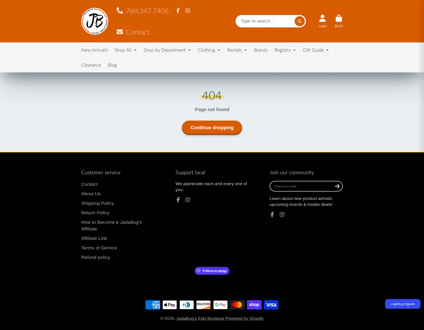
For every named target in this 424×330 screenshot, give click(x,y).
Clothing (206, 50)
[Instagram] (187, 10)
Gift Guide (313, 50)
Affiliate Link (94, 238)
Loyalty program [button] (403, 304)
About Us (91, 193)
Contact (137, 32)
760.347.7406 (147, 11)
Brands (261, 50)
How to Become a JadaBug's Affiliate (111, 225)
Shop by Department (165, 50)
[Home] (94, 21)
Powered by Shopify (244, 318)
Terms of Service (99, 247)
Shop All (123, 50)
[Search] (300, 21)
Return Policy (95, 212)
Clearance (91, 65)
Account (322, 21)
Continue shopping (212, 127)
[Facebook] (178, 10)
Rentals (234, 50)
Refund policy (95, 257)
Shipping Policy (97, 203)
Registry (283, 50)
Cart (339, 21)
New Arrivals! (94, 50)
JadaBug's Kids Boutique (200, 318)
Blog (112, 65)
